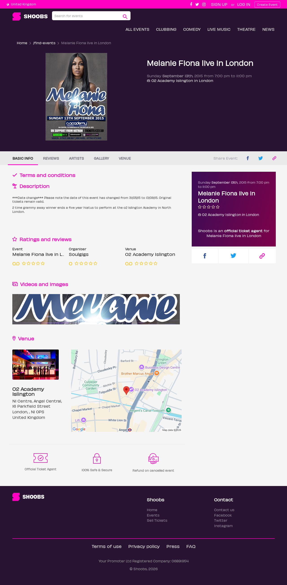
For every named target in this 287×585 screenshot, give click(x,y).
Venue (125, 158)
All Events (137, 29)
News (268, 29)
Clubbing (166, 29)
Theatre (246, 29)
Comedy (192, 29)
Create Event (267, 5)
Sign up (219, 4)
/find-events (44, 43)
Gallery (101, 158)
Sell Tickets (157, 520)
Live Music (218, 29)
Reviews (51, 158)
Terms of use (107, 546)
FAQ (191, 546)
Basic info (23, 158)
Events (153, 515)
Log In (243, 4)
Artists (76, 158)
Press (173, 546)
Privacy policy (144, 546)
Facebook (223, 515)
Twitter (220, 520)
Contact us (224, 510)
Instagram (223, 525)
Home (22, 43)
